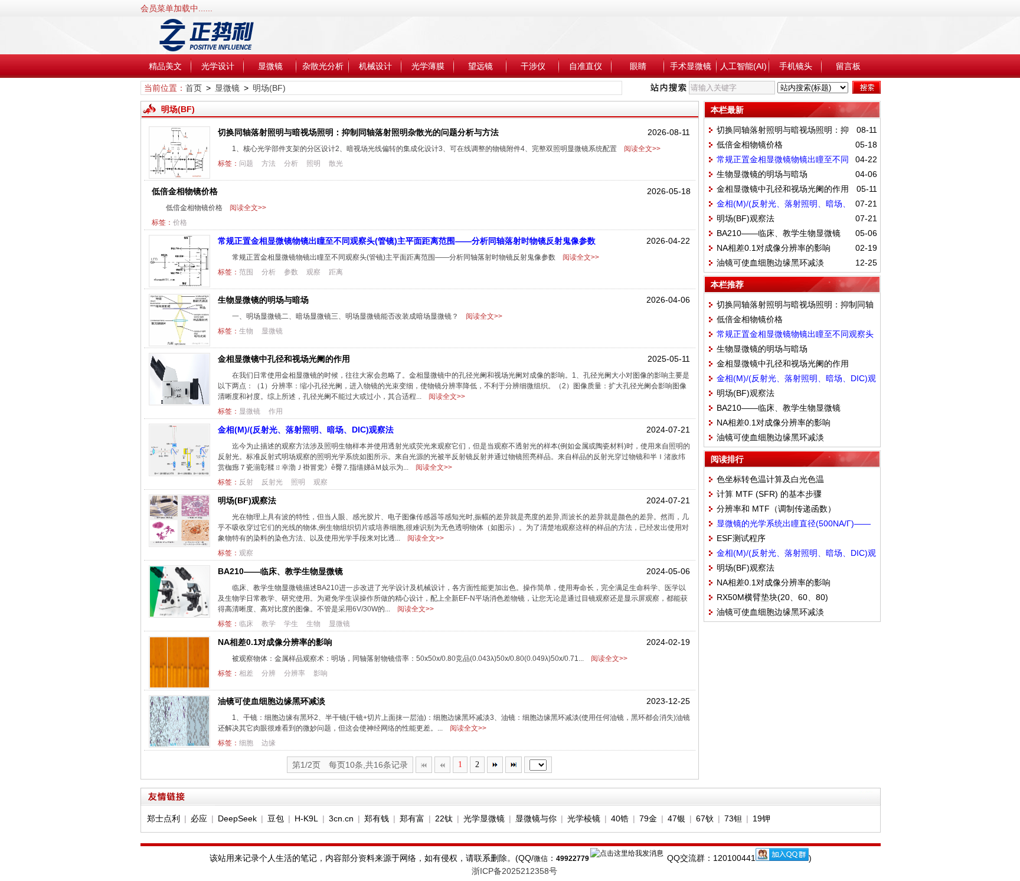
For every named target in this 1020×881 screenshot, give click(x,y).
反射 (246, 482)
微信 (541, 858)
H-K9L (306, 818)
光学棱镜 (583, 818)
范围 (246, 272)
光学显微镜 (484, 818)
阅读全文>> (640, 149)
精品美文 (165, 66)
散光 (336, 163)
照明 (313, 163)
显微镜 (270, 66)
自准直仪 (585, 66)
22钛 (444, 818)
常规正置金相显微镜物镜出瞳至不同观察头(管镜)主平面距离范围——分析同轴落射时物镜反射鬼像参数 (407, 240)
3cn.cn (341, 818)
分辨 (268, 673)
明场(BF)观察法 (247, 500)
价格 (180, 222)
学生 (291, 624)
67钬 (705, 818)
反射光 (272, 482)
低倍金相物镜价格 (185, 191)
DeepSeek (237, 818)
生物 (246, 331)
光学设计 (217, 66)
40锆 (620, 818)
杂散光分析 (323, 66)
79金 (648, 818)
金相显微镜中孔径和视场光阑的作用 (284, 358)
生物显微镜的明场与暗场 (263, 299)
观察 (313, 272)
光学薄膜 (427, 66)
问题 (246, 163)
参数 (291, 272)
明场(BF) (269, 88)
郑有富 (412, 818)
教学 (268, 624)
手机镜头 (795, 66)
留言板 (848, 66)
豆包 (275, 818)
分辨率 (294, 673)
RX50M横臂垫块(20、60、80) (772, 597)
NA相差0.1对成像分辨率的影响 (275, 642)
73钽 (733, 818)
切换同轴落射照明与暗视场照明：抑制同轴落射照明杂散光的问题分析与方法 (358, 132)
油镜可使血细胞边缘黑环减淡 (271, 701)
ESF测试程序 (741, 538)
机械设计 (375, 66)
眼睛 (638, 66)
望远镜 (480, 66)
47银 (676, 818)
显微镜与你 (536, 818)
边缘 (268, 743)
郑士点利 (163, 818)
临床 (246, 624)
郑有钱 (376, 818)
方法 (268, 163)
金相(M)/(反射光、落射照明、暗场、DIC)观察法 (306, 429)
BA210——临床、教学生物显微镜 (280, 571)
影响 (320, 673)
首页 (193, 88)
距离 (336, 272)
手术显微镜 (690, 66)
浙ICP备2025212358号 (514, 871)
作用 (276, 411)
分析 (291, 163)
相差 (246, 673)
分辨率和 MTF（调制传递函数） (776, 508)
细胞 (246, 743)
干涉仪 (533, 66)
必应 (199, 818)
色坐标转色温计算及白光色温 (770, 479)
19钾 (761, 818)
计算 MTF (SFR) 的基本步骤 (769, 494)
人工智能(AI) (743, 66)
